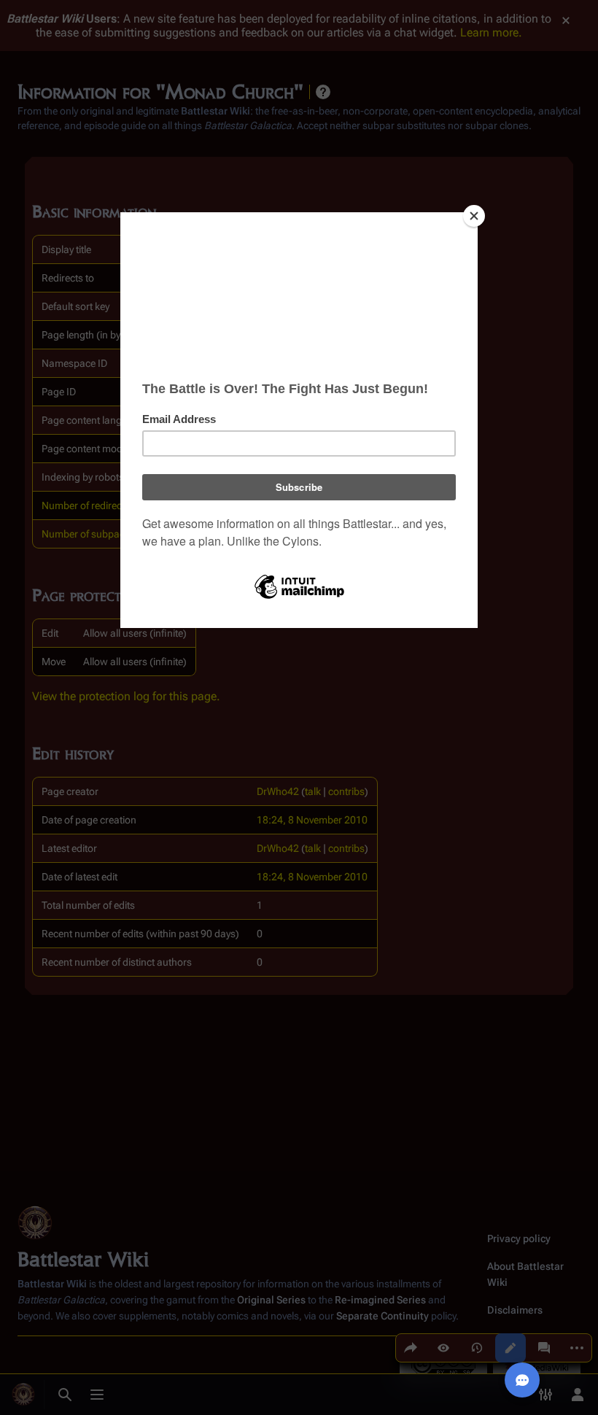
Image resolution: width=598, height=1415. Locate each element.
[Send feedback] (522, 1379)
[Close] (474, 216)
